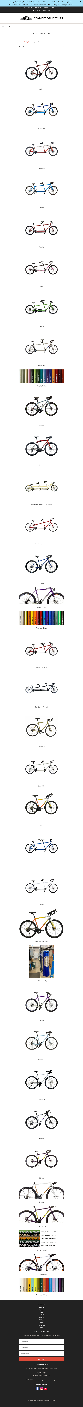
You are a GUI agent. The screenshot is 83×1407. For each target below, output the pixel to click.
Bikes (30, 8)
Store (46, 8)
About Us (41, 1307)
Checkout (46, 11)
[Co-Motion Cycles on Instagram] (42, 1389)
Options (38, 8)
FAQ (41, 1312)
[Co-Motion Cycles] (41, 19)
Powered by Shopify (49, 1400)
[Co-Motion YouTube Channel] (45, 1389)
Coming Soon (41, 33)
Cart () (37, 11)
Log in (59, 8)
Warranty (41, 1310)
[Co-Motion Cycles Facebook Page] (37, 1389)
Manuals (41, 1317)
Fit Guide (41, 1315)
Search (42, 1323)
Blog (52, 8)
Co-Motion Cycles (38, 1400)
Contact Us (41, 1325)
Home (24, 8)
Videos (41, 1320)
